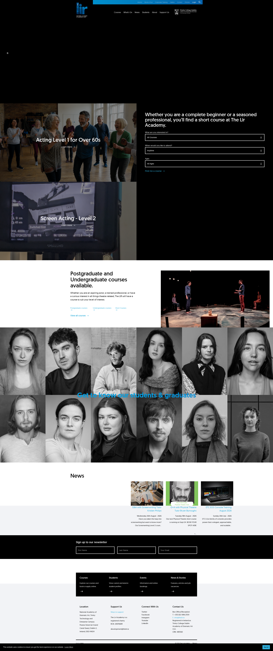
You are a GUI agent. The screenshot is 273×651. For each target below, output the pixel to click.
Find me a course (153, 171)
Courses (117, 12)
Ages (147, 158)
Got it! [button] (266, 647)
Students (145, 12)
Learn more (67, 147)
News (137, 12)
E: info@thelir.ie (179, 617)
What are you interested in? (156, 132)
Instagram (145, 617)
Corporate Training (161, 2)
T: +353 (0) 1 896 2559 (181, 615)
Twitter (144, 612)
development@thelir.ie (120, 629)
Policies (187, 2)
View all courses (78, 315)
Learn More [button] (69, 647)
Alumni (139, 2)
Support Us (164, 12)
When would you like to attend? (158, 145)
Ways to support (117, 612)
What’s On (127, 12)
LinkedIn (145, 623)
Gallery (172, 2)
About (154, 12)
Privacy (195, 643)
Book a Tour (149, 2)
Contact (179, 2)
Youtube (145, 620)
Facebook (146, 615)
